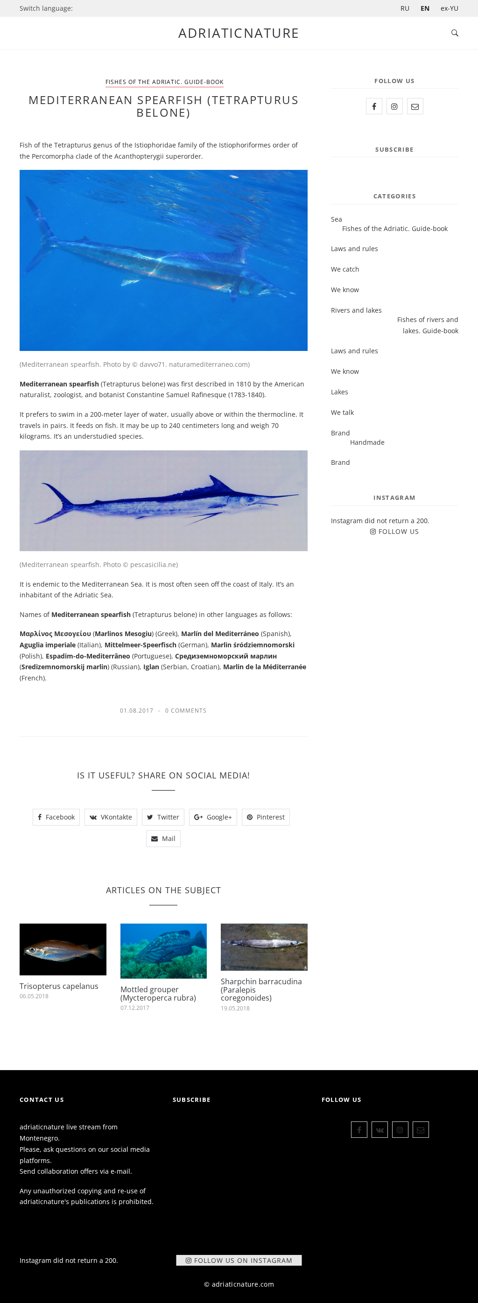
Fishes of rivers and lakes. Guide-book (427, 325)
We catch (345, 269)
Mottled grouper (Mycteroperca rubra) (158, 993)
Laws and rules (354, 248)
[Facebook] (374, 106)
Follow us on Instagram (243, 1260)
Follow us (399, 531)
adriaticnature (239, 33)
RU (405, 8)
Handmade (367, 442)
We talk (342, 412)
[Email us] (421, 1129)
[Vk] (380, 1129)
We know (345, 289)
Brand (340, 462)
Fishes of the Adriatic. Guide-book (164, 82)
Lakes (339, 391)
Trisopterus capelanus (59, 986)
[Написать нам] (415, 106)
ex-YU (449, 8)
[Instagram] (395, 106)
